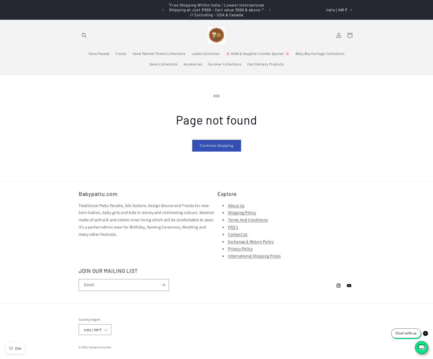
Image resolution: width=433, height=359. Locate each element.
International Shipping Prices (254, 256)
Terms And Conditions (248, 219)
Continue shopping (217, 145)
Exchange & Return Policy (251, 241)
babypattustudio (100, 347)
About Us (236, 205)
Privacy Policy (240, 249)
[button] (84, 35)
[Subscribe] (163, 285)
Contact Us (238, 234)
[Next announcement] (269, 10)
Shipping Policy (242, 212)
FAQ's (233, 227)
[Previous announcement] (163, 10)
